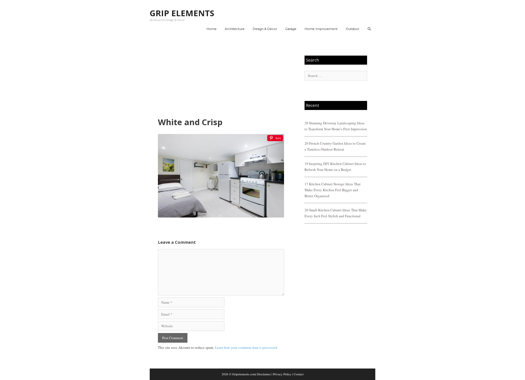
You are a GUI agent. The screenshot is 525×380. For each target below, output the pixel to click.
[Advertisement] (221, 76)
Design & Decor (265, 29)
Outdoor (352, 29)
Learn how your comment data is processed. (246, 347)
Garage (290, 29)
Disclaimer (264, 374)
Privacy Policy (282, 374)
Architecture (234, 29)
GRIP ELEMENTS (182, 13)
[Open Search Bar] (369, 29)
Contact (299, 374)
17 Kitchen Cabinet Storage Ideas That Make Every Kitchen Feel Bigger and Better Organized (333, 190)
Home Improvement (321, 29)
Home (212, 29)
